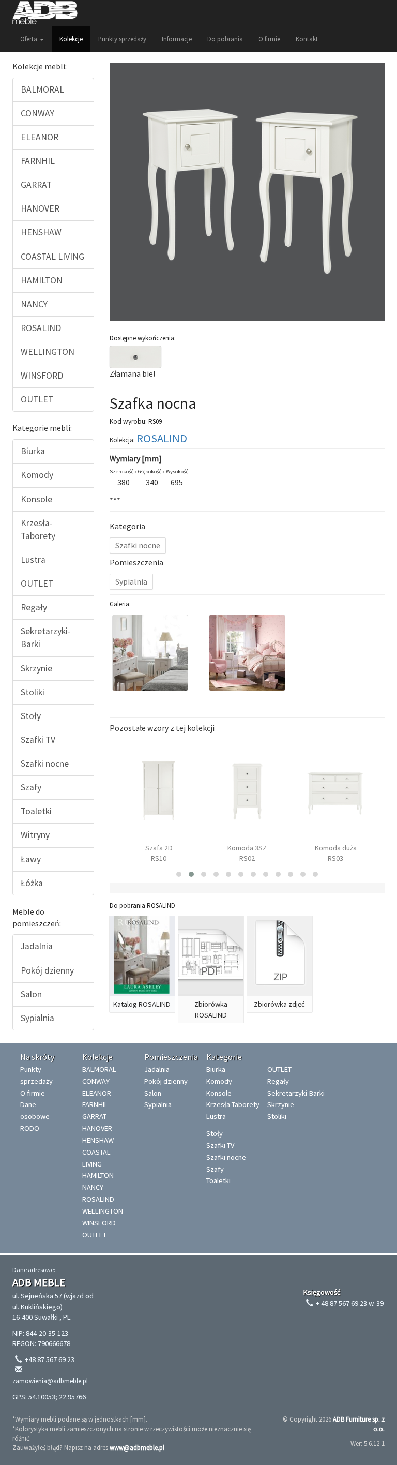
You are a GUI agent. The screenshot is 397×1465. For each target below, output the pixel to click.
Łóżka (32, 883)
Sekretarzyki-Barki (46, 637)
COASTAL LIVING (52, 256)
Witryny (35, 835)
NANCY (34, 304)
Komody (37, 475)
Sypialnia (37, 1018)
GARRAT (36, 184)
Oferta (29, 39)
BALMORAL (42, 89)
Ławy (31, 859)
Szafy (31, 787)
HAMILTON (42, 280)
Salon (31, 994)
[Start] (45, 13)
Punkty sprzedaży (122, 39)
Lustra (33, 559)
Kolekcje (71, 39)
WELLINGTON (47, 351)
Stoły (31, 716)
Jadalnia (37, 946)
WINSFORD (42, 375)
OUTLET (37, 399)
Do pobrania (225, 39)
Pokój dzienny (47, 970)
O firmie (269, 39)
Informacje (177, 39)
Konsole (36, 499)
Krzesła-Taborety (38, 529)
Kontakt (307, 39)
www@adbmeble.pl (137, 1447)
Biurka (33, 451)
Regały (34, 607)
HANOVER (40, 208)
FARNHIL (38, 161)
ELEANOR (39, 137)
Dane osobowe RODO (35, 1116)
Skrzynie (36, 668)
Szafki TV (38, 739)
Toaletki (36, 811)
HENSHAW (41, 232)
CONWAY (37, 113)
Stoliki (32, 692)
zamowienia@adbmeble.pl (50, 1381)
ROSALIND (41, 328)
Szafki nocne (45, 763)
